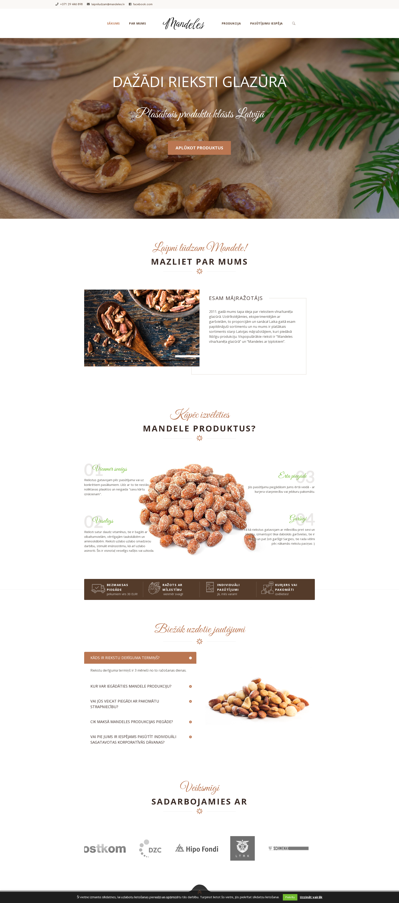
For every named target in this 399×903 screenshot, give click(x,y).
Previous (81, 853)
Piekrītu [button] (290, 897)
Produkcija (231, 23)
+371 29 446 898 (71, 4)
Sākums (113, 23)
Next (318, 853)
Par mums (137, 23)
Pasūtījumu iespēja (266, 23)
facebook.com (143, 4)
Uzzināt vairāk (311, 897)
